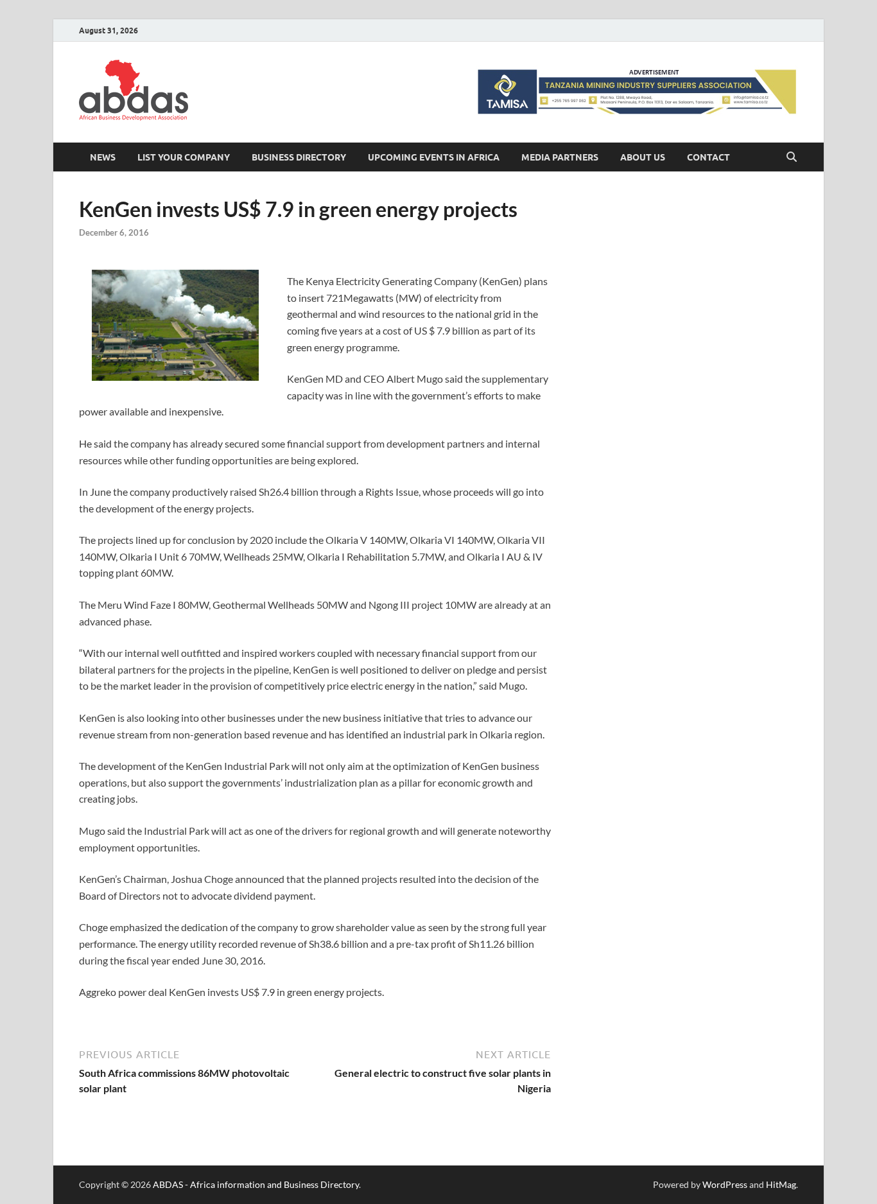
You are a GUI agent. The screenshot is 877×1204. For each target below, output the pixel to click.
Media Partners (559, 157)
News (103, 157)
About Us (642, 157)
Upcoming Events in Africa (433, 157)
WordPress (724, 1184)
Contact (708, 157)
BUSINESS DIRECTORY (299, 157)
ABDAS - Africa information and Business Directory (256, 1184)
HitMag (781, 1184)
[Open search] (791, 157)
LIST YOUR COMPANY (183, 157)
